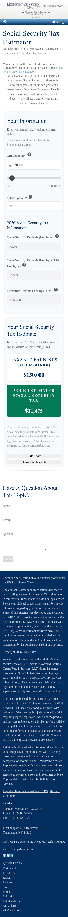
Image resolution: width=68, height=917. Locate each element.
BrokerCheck (26, 582)
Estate (6, 877)
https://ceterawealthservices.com (36, 740)
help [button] (29, 154)
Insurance (8, 882)
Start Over (34, 455)
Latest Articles (11, 901)
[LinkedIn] (11, 856)
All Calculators (12, 910)
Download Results (34, 462)
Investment (9, 873)
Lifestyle (8, 896)
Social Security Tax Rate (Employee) (33, 236)
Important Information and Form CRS (25, 791)
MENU (55, 22)
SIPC (35, 677)
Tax (5, 887)
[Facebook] (4, 856)
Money (7, 891)
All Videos (9, 905)
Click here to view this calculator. (33, 69)
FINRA (26, 677)
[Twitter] (8, 856)
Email (6, 520)
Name (6, 506)
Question (8, 534)
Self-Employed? (20, 197)
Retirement (9, 868)
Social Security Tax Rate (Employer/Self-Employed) (33, 263)
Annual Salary (19, 154)
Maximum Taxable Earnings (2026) (32, 290)
